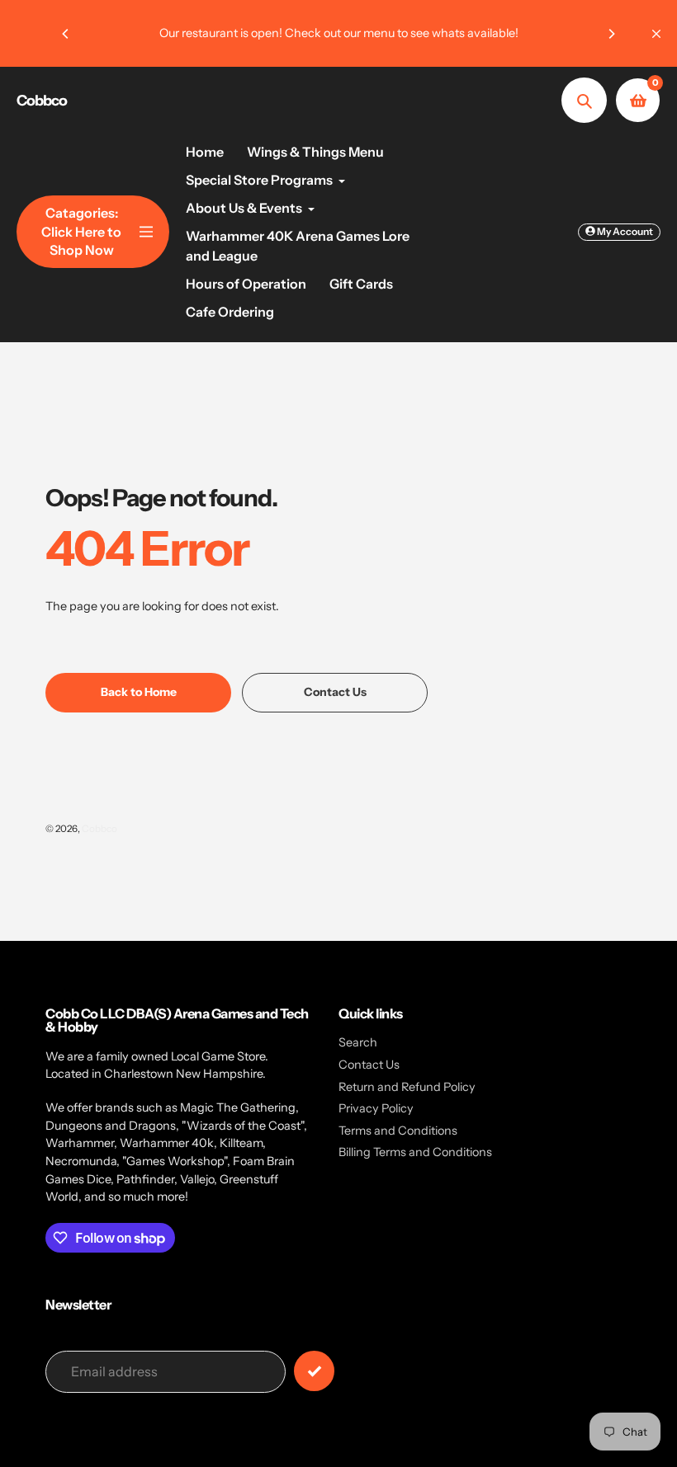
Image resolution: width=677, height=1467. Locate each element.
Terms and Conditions (397, 1130)
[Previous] (66, 34)
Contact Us (369, 1064)
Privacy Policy (376, 1108)
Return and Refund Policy (407, 1086)
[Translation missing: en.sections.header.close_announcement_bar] (656, 34)
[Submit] (314, 1371)
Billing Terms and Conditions (415, 1152)
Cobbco (42, 100)
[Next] (611, 34)
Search (357, 1042)
